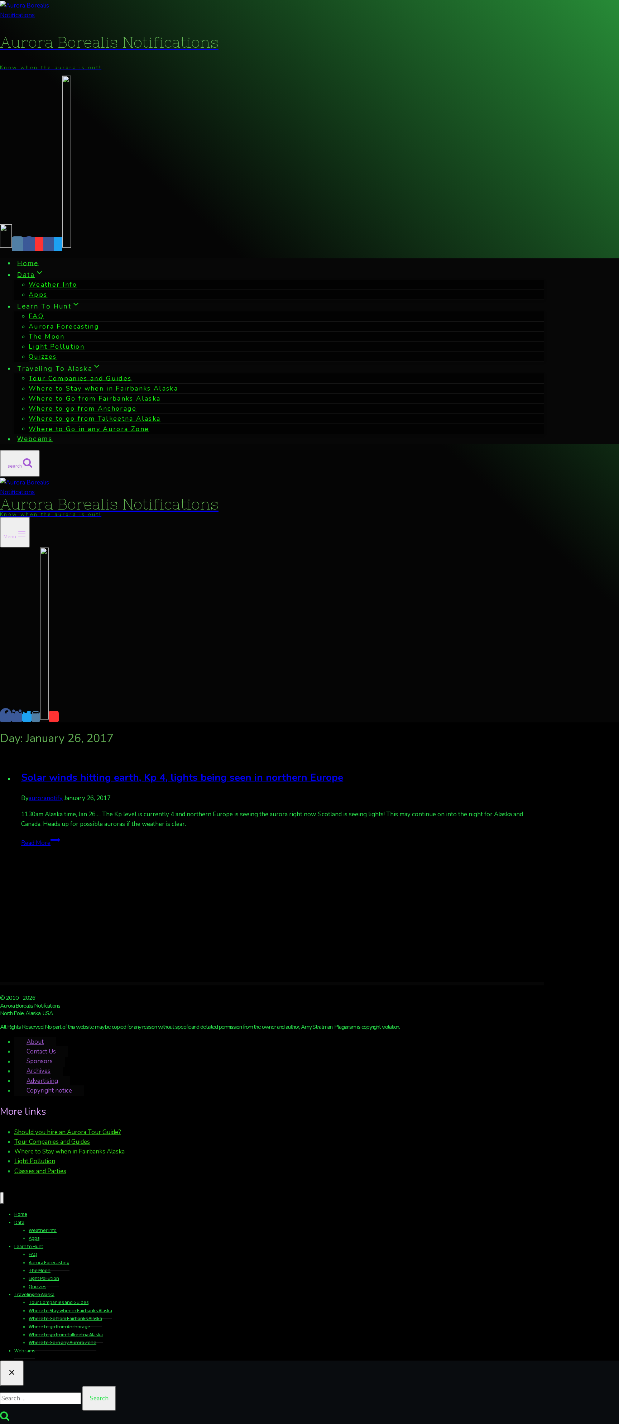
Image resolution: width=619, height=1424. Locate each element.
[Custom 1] (66, 244)
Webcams (34, 439)
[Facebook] (29, 244)
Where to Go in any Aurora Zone (89, 428)
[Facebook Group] (48, 244)
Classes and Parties (40, 1171)
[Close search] (12, 1373)
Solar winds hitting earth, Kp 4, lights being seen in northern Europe (182, 777)
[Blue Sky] (6, 244)
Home (27, 263)
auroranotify (46, 798)
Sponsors (40, 1061)
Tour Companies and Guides (52, 1142)
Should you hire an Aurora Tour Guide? (67, 1132)
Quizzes (43, 356)
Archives (39, 1071)
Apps (38, 294)
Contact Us (41, 1051)
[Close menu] (2, 1198)
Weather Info (53, 284)
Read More (40, 843)
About (35, 1042)
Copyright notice (49, 1090)
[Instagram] (17, 244)
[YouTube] (39, 244)
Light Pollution (57, 346)
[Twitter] (58, 244)
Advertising (42, 1081)
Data (19, 1222)
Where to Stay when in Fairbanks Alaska (69, 1151)
